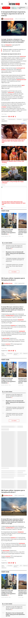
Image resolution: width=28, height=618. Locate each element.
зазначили (23, 56)
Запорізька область (16, 354)
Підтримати (6, 7)
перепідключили (21, 79)
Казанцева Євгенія (8, 18)
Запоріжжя (19, 119)
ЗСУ (21, 353)
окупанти (25, 353)
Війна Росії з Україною (4, 354)
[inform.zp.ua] (14, 4)
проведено (22, 331)
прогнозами (6, 338)
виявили (13, 325)
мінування (21, 319)
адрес (23, 85)
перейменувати (10, 315)
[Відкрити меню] (2, 4)
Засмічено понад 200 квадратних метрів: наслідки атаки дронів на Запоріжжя (8, 232)
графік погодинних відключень (4, 120)
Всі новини (14, 271)
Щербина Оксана (8, 283)
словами (3, 107)
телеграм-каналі (15, 617)
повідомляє (8, 45)
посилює (8, 344)
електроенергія (12, 119)
